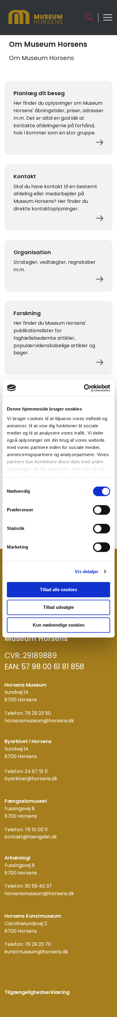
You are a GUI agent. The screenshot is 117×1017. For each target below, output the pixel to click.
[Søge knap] (89, 17)
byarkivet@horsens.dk (30, 778)
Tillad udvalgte (58, 607)
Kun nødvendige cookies (59, 624)
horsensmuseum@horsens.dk (39, 720)
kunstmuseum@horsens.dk (36, 951)
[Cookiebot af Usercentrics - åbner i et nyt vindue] (84, 388)
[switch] (101, 510)
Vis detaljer (86, 571)
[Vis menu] (107, 17)
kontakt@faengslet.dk (30, 836)
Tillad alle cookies (58, 589)
